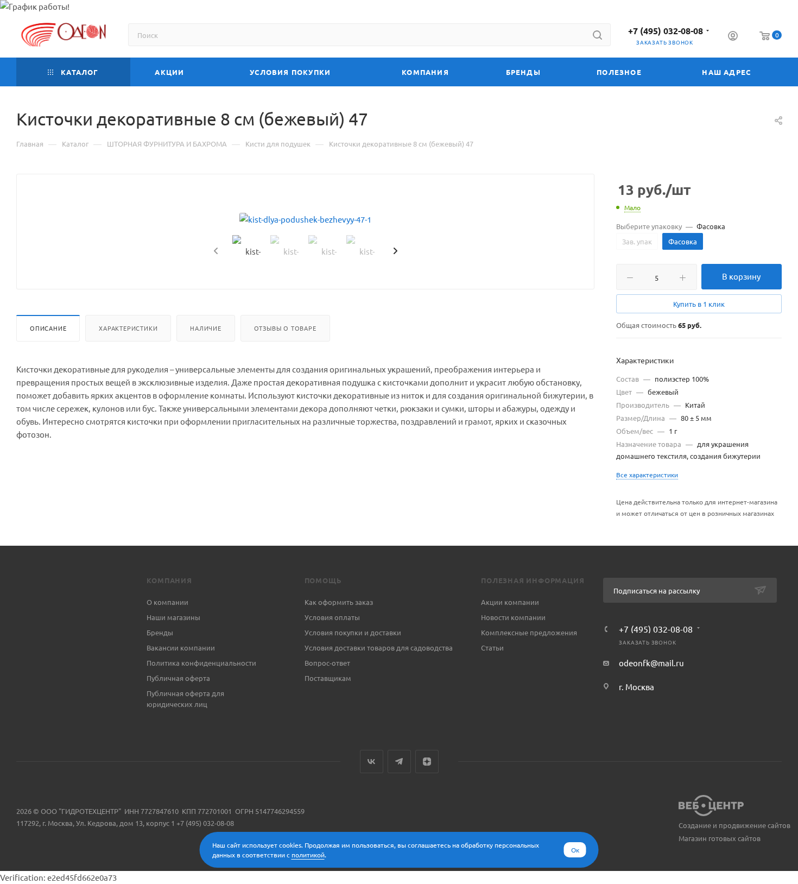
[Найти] (597, 34)
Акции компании (510, 602)
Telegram (399, 761)
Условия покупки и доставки (353, 632)
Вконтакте (371, 761)
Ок (575, 849)
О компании (167, 602)
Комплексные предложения (529, 632)
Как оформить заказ (339, 602)
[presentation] (214, 251)
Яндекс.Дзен (427, 761)
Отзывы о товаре (285, 328)
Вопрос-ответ (327, 662)
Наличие (205, 328)
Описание (48, 328)
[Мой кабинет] (733, 36)
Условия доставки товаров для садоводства (379, 647)
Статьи (492, 647)
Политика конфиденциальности (201, 662)
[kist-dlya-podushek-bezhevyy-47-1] (305, 219)
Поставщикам (328, 678)
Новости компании (513, 617)
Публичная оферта (178, 678)
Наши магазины (173, 617)
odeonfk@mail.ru (651, 663)
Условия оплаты (332, 617)
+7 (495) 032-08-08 (665, 30)
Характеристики (128, 328)
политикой (308, 854)
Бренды (160, 632)
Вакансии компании (181, 647)
